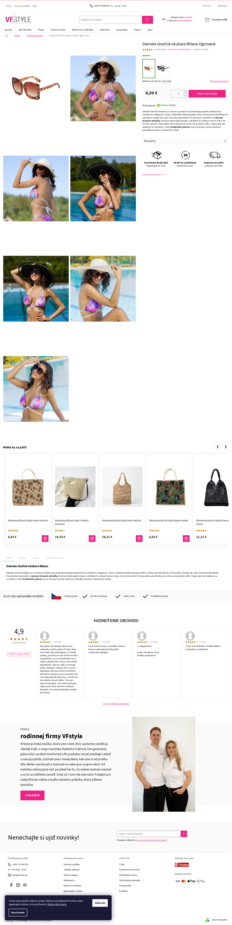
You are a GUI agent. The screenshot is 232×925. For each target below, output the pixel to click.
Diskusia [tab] (22, 558)
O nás (8, 5)
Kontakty (123, 891)
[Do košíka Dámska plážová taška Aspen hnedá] (186, 538)
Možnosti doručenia (219, 81)
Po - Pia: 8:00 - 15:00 (17, 869)
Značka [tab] (35, 558)
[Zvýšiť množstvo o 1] (185, 92)
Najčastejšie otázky (73, 891)
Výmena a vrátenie (72, 885)
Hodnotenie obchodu (129, 869)
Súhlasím (100, 903)
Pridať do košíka (207, 93)
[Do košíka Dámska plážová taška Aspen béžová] (45, 538)
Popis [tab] (9, 558)
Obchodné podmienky (129, 880)
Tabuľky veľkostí (72, 869)
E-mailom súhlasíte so (142, 840)
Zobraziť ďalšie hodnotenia (116, 703)
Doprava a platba (22, 5)
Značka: (201, 49)
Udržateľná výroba (128, 875)
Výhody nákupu (71, 875)
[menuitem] (8, 29)
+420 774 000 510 (20, 864)
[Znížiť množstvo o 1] (185, 95)
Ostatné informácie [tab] (55, 558)
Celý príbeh (32, 795)
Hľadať (147, 20)
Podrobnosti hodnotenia (179, 49)
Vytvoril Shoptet (219, 919)
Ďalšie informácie (57, 904)
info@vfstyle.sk (19, 875)
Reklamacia (69, 880)
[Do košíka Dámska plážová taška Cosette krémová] (92, 538)
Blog (35, 5)
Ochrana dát (125, 885)
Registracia (222, 5)
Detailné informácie (151, 174)
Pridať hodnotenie (19, 654)
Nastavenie (18, 912)
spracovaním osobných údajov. (152, 840)
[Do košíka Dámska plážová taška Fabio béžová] (139, 538)
